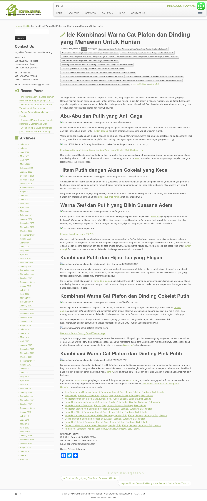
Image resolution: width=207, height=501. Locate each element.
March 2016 (25, 431)
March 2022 (25, 163)
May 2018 (24, 337)
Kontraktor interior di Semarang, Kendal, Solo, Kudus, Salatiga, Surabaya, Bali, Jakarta (106, 421)
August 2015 (25, 447)
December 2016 (27, 396)
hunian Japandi (101, 130)
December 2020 (27, 223)
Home (18, 25)
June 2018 (24, 333)
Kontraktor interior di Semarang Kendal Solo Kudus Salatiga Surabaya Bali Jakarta (91, 80)
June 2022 (24, 152)
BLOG (122, 13)
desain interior (81, 380)
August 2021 (25, 191)
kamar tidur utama (102, 280)
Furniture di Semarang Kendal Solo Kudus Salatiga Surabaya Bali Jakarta (147, 53)
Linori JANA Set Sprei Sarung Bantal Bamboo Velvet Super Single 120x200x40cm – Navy (103, 149)
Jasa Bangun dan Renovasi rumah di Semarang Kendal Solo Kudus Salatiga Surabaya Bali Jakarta (97, 64)
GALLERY (107, 13)
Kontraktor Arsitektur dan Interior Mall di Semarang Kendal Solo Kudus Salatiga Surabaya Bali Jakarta (98, 72)
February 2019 (26, 301)
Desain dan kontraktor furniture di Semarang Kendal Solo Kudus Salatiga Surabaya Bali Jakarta (133, 49)
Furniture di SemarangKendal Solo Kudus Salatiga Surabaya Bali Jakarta (88, 57)
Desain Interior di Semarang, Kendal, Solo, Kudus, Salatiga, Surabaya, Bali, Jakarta (105, 418)
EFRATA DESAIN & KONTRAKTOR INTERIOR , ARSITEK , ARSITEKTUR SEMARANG (100, 494)
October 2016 (26, 404)
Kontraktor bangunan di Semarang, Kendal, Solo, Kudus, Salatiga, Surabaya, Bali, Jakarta (108, 398)
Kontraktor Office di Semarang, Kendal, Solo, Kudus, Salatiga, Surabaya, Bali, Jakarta (106, 411)
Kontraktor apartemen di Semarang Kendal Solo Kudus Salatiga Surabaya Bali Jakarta (93, 68)
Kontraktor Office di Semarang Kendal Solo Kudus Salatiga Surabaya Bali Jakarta (152, 80)
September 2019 (27, 282)
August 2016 (25, 411)
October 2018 (26, 317)
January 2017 (26, 392)
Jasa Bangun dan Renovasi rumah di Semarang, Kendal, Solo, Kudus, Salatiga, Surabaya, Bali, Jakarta (114, 392)
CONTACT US (138, 13)
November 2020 (27, 226)
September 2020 (27, 234)
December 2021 (27, 175)
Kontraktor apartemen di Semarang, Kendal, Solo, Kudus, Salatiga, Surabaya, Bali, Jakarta (108, 408)
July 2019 (24, 289)
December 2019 (27, 270)
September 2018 (27, 321)
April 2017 (24, 380)
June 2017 (24, 372)
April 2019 (24, 293)
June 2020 (24, 246)
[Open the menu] (200, 14)
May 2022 (24, 156)
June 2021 (24, 199)
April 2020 (24, 254)
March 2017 (25, 384)
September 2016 (27, 408)
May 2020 (24, 250)
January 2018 (26, 345)
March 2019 (25, 297)
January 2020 (26, 266)
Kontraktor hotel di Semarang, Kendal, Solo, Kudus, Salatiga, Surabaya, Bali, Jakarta (105, 405)
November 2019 (27, 274)
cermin (110, 371)
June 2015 (24, 455)
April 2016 (24, 427)
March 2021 (25, 211)
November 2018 (27, 313)
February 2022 (26, 167)
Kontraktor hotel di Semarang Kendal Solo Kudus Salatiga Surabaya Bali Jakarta (154, 76)
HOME (59, 13)
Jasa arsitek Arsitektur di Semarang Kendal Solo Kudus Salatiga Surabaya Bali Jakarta (147, 57)
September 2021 (27, 187)
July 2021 (24, 195)
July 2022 (24, 148)
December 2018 (27, 309)
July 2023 (24, 144)
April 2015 (24, 459)
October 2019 (26, 278)
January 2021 (26, 219)
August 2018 (25, 325)
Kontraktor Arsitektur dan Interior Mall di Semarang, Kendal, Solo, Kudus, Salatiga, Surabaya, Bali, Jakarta (116, 415)
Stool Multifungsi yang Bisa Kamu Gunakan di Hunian (90, 478)
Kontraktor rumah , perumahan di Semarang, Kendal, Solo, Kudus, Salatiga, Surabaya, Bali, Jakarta (112, 401)
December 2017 (27, 348)
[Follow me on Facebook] (58, 6)
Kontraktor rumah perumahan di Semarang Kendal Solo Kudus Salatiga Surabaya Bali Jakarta (95, 84)
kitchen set (128, 345)
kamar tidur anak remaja (109, 196)
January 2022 (26, 171)
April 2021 (24, 207)
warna (156, 216)
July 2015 (24, 451)
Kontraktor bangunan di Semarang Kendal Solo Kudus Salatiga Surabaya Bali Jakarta (92, 76)
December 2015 (27, 439)
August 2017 (25, 364)
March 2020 (25, 258)
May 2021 (24, 203)
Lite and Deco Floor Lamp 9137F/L (77, 233)
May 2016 (24, 423)
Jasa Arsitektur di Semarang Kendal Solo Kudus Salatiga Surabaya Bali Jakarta (90, 61)
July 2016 (24, 415)
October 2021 (26, 183)
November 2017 (27, 352)
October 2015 (26, 443)
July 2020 (24, 242)
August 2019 (25, 285)
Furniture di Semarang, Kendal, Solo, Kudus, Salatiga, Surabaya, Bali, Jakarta (102, 428)
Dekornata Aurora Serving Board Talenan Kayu (82, 333)
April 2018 (24, 341)
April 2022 (24, 160)
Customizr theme (110, 497)
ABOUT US (73, 13)
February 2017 (26, 388)
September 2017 (27, 360)
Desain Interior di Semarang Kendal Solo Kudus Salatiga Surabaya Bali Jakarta (90, 53)
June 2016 (24, 419)
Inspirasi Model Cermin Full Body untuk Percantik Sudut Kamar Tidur (154, 483)
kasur (137, 158)
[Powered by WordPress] (144, 493)
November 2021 (27, 179)
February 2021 (26, 215)
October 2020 (26, 230)
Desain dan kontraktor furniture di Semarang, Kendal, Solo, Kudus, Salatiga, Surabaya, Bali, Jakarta (113, 425)
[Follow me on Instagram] (63, 6)
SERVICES (90, 13)
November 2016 (27, 400)
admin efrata (154, 84)
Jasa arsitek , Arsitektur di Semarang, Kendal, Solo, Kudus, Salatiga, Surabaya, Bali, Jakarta (109, 395)
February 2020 (26, 262)
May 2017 (24, 376)
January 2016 (26, 435)
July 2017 (24, 368)
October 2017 (26, 356)
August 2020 (25, 238)
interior (130, 380)
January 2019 (26, 305)
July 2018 (24, 329)
